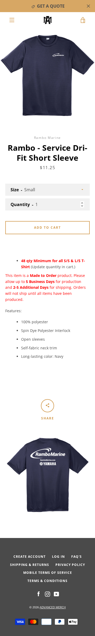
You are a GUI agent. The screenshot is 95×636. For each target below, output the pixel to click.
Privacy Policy (70, 564)
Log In (58, 556)
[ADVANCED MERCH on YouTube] (56, 593)
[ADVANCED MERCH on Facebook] (38, 593)
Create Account (29, 556)
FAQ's (76, 556)
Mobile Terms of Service (47, 572)
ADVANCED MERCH (53, 607)
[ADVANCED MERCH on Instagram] (47, 593)
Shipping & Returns (29, 564)
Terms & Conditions (47, 581)
